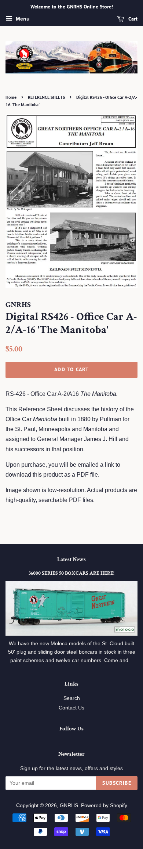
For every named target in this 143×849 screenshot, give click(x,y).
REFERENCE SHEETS (46, 97)
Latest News (71, 559)
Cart (132, 18)
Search (71, 698)
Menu (22, 19)
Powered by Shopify (104, 805)
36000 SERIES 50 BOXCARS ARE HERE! (71, 573)
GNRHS (69, 805)
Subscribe (116, 783)
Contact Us (71, 708)
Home (11, 97)
